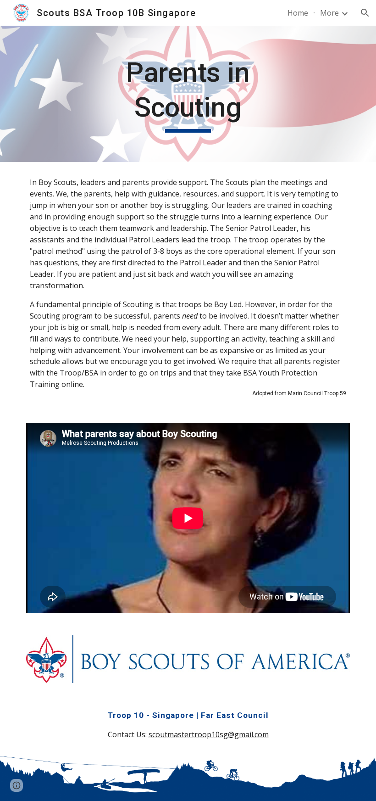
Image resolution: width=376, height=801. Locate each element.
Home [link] (298, 13)
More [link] (329, 13)
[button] (365, 13)
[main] (188, 93)
